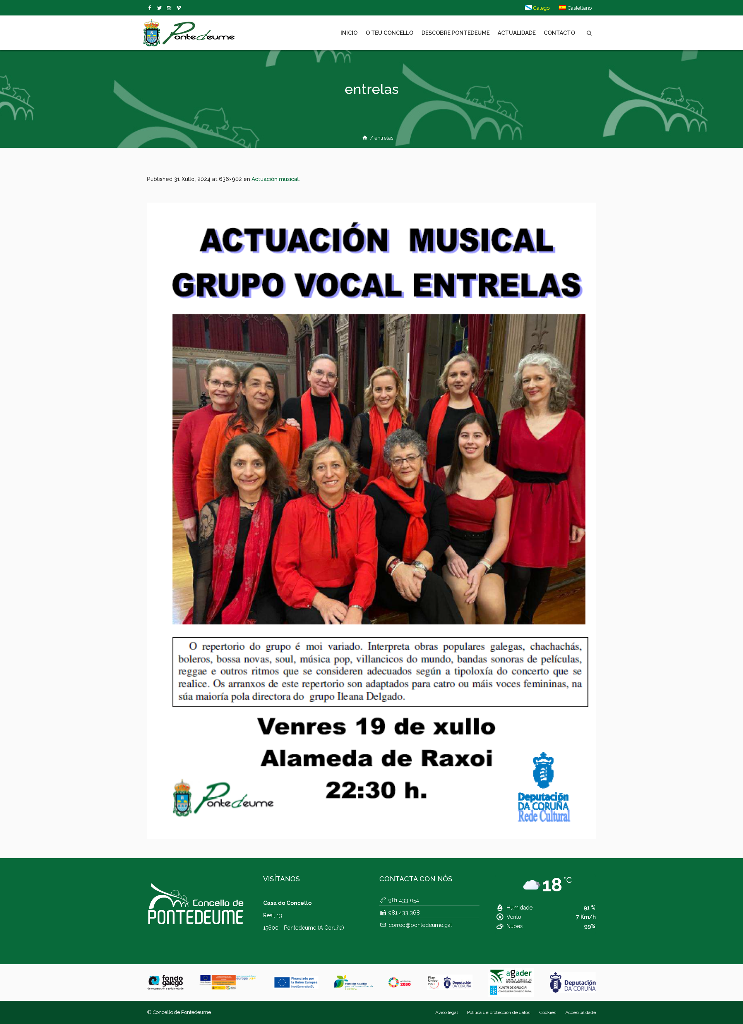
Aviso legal (446, 1012)
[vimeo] (161, 8)
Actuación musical (275, 179)
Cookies (547, 1012)
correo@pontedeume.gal (420, 925)
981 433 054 (404, 900)
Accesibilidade (580, 1012)
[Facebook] (151, 8)
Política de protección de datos (498, 1012)
